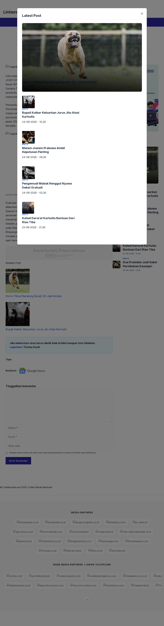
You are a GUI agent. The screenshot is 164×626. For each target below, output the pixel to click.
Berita (25, 78)
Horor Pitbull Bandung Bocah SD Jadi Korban (59, 82)
